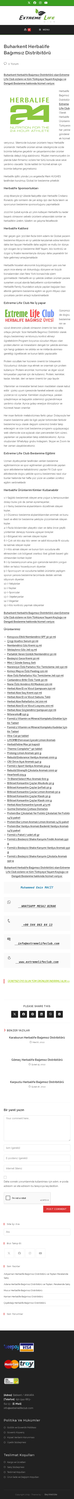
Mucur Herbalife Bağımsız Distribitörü (23, 1290)
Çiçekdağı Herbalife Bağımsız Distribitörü (25, 1303)
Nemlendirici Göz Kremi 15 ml (24, 645)
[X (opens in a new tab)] (29, 2)
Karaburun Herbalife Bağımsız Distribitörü (37, 1037)
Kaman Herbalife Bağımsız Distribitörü (23, 1296)
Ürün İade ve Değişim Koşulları (23, 1477)
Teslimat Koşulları (16, 1472)
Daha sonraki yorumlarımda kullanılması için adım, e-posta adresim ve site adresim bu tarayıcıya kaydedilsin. (36, 1183)
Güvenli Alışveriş (15, 1432)
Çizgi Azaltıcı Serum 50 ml (22, 641)
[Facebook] (19, 1253)
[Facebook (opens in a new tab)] (35, 2)
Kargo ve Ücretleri (16, 1462)
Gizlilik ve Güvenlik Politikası (21, 1427)
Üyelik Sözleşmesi (16, 1442)
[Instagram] (30, 1253)
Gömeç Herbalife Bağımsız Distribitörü (37, 1059)
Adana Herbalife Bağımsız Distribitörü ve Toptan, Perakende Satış (37, 1284)
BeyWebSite (51, 1494)
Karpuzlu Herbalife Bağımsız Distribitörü (37, 1082)
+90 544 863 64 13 (37, 924)
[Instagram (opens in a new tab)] (40, 2)
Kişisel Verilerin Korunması (20, 1437)
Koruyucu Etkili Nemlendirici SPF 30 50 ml (31, 636)
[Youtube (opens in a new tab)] (45, 2)
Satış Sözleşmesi (15, 1467)
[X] (9, 1253)
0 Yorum (13, 64)
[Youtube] (40, 1253)
